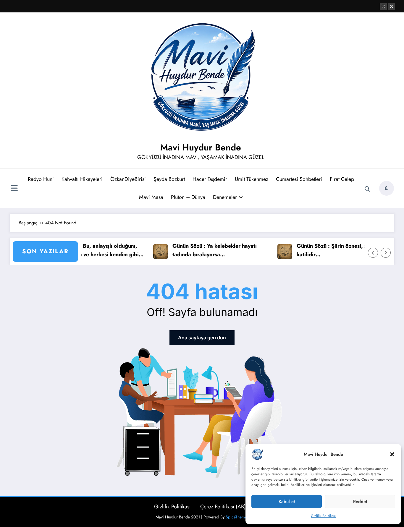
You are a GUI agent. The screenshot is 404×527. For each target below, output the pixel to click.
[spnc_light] (386, 188)
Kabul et (287, 501)
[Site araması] (367, 189)
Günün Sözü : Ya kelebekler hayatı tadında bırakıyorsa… (206, 250)
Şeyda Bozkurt (169, 179)
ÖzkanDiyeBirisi (128, 179)
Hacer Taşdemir (210, 179)
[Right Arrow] (385, 252)
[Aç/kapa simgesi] (14, 188)
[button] (392, 454)
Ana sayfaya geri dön (202, 337)
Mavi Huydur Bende (200, 147)
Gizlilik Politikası (323, 515)
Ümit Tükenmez (251, 179)
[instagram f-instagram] (383, 6)
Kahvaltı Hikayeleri (82, 179)
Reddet (360, 501)
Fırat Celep (342, 179)
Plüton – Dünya (188, 197)
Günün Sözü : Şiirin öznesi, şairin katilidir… (328, 250)
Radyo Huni (41, 179)
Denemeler (225, 197)
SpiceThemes (237, 517)
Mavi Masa (151, 197)
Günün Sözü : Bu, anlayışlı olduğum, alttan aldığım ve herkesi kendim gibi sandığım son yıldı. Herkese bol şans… (87, 250)
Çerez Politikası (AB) (223, 506)
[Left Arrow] (373, 252)
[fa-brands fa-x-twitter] (391, 6)
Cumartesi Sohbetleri (299, 179)
